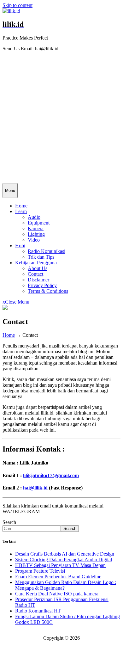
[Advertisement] (61, 118)
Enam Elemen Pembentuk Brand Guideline (58, 576)
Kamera (36, 228)
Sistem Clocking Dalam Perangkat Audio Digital (63, 559)
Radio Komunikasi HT (38, 610)
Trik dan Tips (41, 257)
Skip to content (17, 5)
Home (21, 205)
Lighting (36, 234)
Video (34, 240)
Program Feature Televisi (40, 571)
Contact (35, 274)
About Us (37, 268)
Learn (21, 211)
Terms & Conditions (48, 291)
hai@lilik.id (35, 487)
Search (9, 522)
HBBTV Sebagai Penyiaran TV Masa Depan (60, 565)
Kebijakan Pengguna (36, 262)
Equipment (39, 222)
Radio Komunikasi (46, 251)
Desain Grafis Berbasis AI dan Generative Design (64, 554)
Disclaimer (38, 279)
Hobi (20, 245)
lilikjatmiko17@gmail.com (51, 475)
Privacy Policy (42, 285)
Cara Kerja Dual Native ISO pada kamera (56, 593)
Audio (34, 217)
